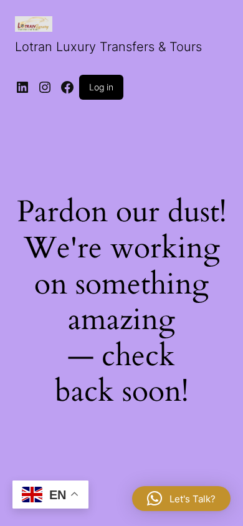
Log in (101, 87)
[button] (181, 498)
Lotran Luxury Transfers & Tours (108, 46)
